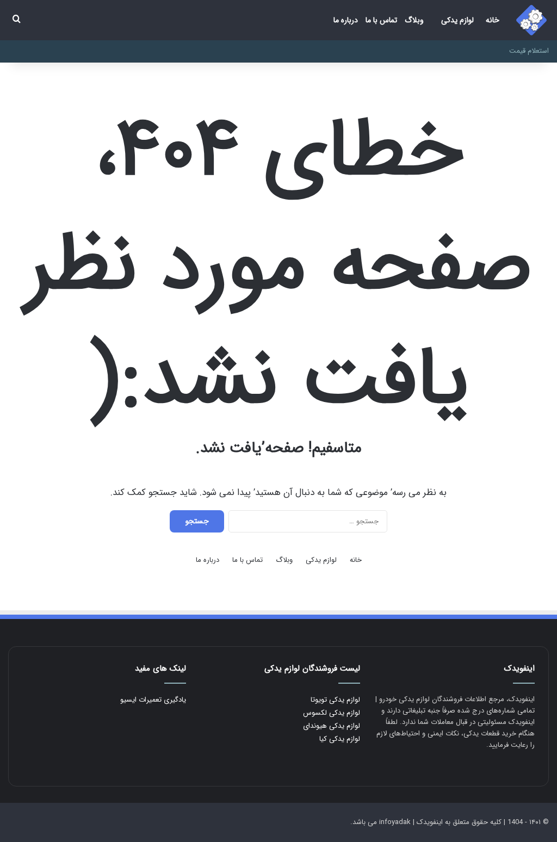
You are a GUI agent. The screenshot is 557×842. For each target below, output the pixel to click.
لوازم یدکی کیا (339, 739)
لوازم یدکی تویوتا (335, 699)
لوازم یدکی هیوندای (331, 726)
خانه (492, 20)
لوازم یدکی (457, 20)
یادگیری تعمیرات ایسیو (153, 699)
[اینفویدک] (531, 20)
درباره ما (345, 20)
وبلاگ (414, 20)
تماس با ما (381, 20)
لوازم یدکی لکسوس (331, 713)
